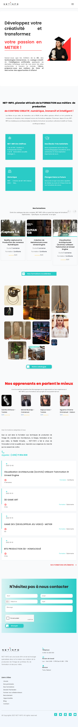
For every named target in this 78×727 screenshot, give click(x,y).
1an (5, 531)
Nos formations (8, 687)
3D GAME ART (11, 499)
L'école (5, 681)
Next (74, 211)
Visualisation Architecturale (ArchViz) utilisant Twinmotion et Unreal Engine (39, 244)
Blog (4, 701)
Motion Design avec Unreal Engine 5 (65, 241)
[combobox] (7, 602)
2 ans (6, 507)
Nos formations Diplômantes (62, 565)
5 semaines (8, 482)
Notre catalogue (39, 366)
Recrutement (7, 695)
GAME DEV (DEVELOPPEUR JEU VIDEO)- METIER (28, 524)
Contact (6, 704)
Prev (69, 211)
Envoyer (14, 626)
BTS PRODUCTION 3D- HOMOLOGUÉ (22, 548)
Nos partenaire (8, 684)
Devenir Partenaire (9, 690)
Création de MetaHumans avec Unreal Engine (13, 242)
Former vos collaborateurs (12, 692)
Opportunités (8, 698)
